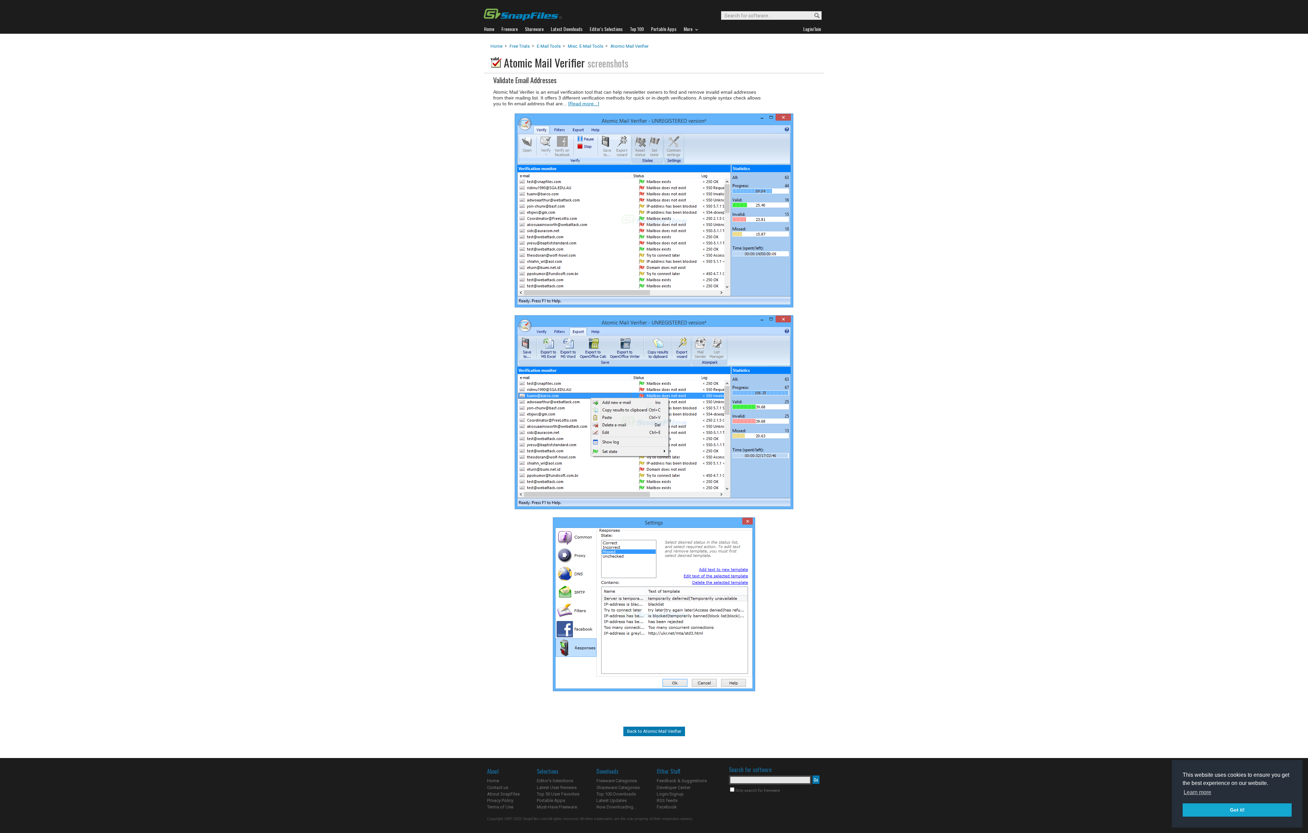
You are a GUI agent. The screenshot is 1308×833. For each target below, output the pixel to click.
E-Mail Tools (549, 46)
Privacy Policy (500, 800)
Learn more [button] (1197, 792)
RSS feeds (667, 800)
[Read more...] (583, 103)
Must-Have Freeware (557, 806)
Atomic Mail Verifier (629, 46)
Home (496, 46)
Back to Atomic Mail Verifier (654, 731)
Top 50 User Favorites (558, 794)
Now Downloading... (616, 806)
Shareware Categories (618, 787)
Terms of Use (500, 806)
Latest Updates (611, 800)
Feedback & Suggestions (682, 780)
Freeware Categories (616, 780)
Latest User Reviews (557, 787)
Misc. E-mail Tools (585, 46)
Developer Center (673, 787)
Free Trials (520, 46)
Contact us (497, 787)
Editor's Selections (555, 780)
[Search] (814, 15)
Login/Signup (670, 794)
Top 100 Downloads (616, 794)
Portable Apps (551, 800)
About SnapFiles (503, 794)
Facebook (667, 806)
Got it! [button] (1237, 810)
